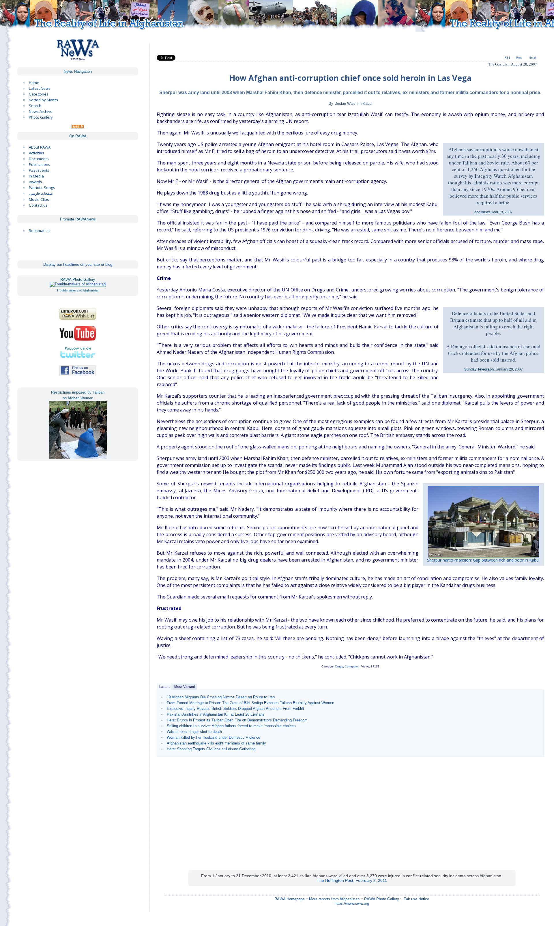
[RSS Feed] (77, 127)
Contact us (38, 205)
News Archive (41, 111)
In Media (36, 176)
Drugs (339, 666)
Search (35, 105)
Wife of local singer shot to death (194, 731)
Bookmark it (39, 230)
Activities (36, 153)
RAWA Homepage (289, 899)
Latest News (39, 88)
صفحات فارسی (41, 193)
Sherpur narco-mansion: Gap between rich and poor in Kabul (483, 560)
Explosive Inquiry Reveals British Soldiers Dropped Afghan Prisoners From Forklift (235, 708)
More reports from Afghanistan (334, 899)
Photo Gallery (41, 117)
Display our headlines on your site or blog (77, 264)
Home (34, 82)
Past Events (39, 170)
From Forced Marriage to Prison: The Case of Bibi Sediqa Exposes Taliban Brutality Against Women (250, 703)
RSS (507, 57)
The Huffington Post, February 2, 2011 (352, 880)
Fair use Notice (416, 899)
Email (532, 57)
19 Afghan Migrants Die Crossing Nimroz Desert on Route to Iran (221, 697)
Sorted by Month (43, 99)
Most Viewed (184, 687)
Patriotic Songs (42, 187)
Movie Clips (39, 199)
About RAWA (39, 147)
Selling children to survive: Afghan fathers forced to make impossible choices (231, 726)
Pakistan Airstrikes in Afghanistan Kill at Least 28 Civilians (216, 714)
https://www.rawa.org (351, 903)
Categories (38, 94)
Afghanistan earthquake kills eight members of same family (216, 743)
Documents (39, 158)
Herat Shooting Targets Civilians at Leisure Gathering (211, 749)
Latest (164, 687)
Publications (39, 164)
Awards (35, 181)
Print (519, 57)
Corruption (352, 666)
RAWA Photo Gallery (381, 899)
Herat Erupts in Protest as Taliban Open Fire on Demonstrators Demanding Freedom (237, 720)
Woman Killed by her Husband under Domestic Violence (213, 737)
